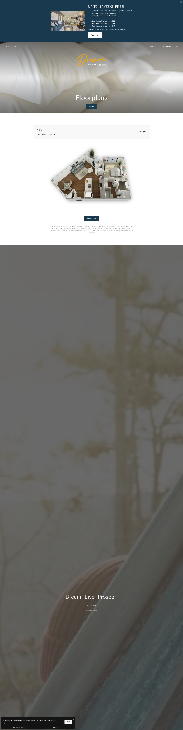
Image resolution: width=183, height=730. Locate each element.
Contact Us (56, 727)
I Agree (68, 721)
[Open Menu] (177, 46)
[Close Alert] (181, 2)
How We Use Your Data (19, 727)
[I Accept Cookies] (73, 719)
